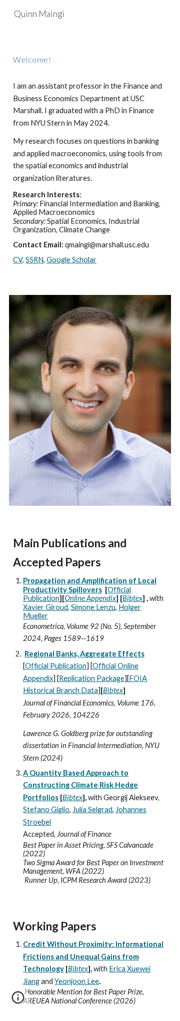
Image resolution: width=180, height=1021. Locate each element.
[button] (18, 1001)
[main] (90, 56)
